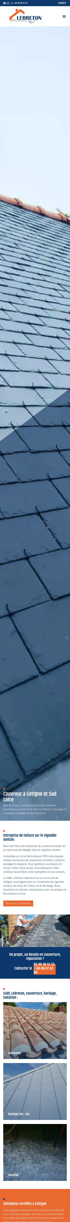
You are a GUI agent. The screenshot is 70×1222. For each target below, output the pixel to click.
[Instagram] (8, 3)
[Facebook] (4, 3)
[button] (64, 16)
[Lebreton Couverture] (25, 17)
